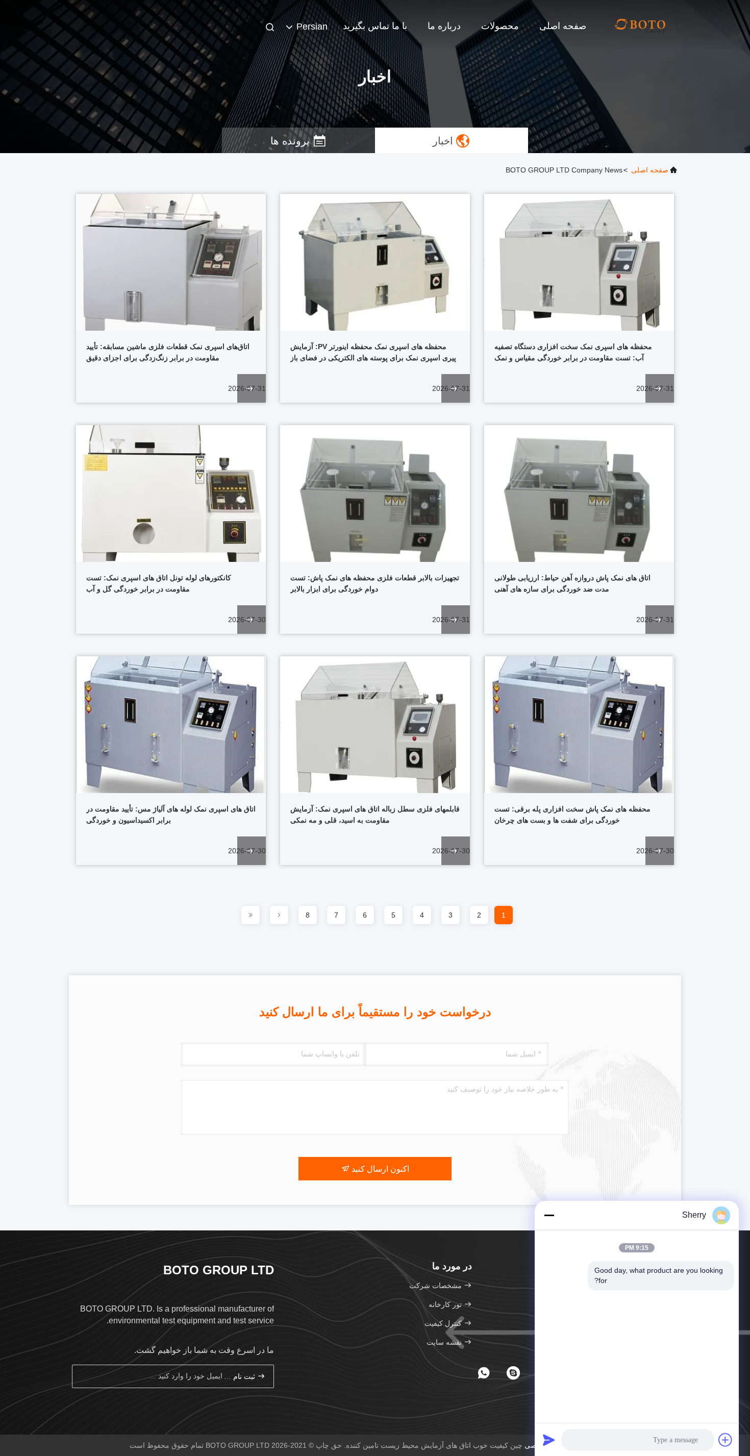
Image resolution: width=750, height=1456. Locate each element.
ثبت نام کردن (240, 1376)
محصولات (500, 26)
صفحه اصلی (562, 26)
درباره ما (444, 26)
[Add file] (725, 1439)
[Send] (549, 1439)
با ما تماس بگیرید (375, 26)
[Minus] (549, 1215)
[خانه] (640, 25)
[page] (279, 915)
